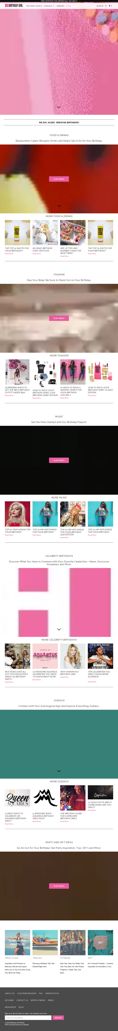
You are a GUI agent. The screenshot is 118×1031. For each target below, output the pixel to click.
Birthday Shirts (34, 6)
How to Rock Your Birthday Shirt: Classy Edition (100, 390)
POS (6, 1024)
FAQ (40, 993)
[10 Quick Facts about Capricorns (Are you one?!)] (100, 792)
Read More (9, 253)
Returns (9, 1000)
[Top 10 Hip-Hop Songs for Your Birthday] (45, 514)
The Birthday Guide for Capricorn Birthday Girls (71, 816)
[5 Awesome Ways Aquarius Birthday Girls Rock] (45, 798)
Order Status (52, 993)
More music (59, 497)
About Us (9, 993)
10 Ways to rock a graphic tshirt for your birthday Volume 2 (70, 391)
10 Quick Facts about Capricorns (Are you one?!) (100, 804)
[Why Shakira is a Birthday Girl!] (73, 656)
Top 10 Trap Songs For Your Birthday (17, 530)
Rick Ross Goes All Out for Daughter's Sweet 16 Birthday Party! (16, 675)
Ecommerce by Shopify (20, 1024)
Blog (68, 6)
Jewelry (61, 6)
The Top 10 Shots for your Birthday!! (17, 249)
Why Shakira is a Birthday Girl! (69, 673)
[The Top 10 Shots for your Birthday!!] (17, 232)
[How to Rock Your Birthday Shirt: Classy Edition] (100, 372)
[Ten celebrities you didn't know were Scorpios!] (100, 656)
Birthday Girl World (17, 1022)
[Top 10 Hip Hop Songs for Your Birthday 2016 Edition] (73, 514)
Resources (10, 1007)
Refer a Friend (38, 1000)
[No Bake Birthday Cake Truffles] (45, 232)
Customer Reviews (26, 993)
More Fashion (59, 355)
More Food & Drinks (59, 216)
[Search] (106, 6)
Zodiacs (48, 6)
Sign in (100, 6)
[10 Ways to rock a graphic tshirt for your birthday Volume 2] (73, 372)
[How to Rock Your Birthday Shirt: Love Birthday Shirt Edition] (45, 373)
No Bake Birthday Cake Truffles (42, 249)
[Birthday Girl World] (14, 5)
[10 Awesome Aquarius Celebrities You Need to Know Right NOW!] (45, 656)
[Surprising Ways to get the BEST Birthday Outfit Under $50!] (17, 372)
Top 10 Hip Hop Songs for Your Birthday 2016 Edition (72, 532)
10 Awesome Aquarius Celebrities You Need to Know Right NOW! (44, 674)
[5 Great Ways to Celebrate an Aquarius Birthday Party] (17, 798)
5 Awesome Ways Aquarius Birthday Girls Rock (43, 816)
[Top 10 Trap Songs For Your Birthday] (17, 514)
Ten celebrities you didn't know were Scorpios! (99, 674)
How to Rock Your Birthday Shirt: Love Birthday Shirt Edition (45, 392)
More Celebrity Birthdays (59, 639)
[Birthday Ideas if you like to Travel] (45, 954)
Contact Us (22, 1000)
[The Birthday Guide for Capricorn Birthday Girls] (73, 798)
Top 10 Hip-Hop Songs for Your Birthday (44, 530)
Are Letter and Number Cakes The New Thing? (70, 250)
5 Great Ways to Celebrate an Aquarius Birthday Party (15, 817)
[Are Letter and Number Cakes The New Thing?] (73, 232)
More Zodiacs (59, 781)
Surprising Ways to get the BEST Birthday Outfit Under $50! (17, 390)
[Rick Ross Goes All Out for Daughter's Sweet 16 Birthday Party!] (17, 656)
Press (50, 1000)
